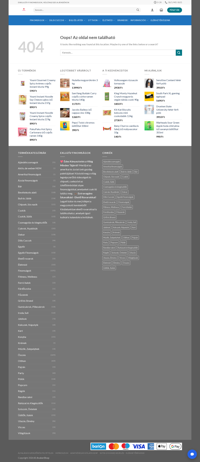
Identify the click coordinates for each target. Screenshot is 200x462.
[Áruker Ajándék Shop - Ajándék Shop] (23, 10)
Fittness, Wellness (27, 276)
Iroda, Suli (23, 312)
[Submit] (137, 10)
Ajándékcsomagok (28, 162)
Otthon (93, 20)
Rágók (21, 390)
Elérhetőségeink (160, 20)
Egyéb (21, 246)
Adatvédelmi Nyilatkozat (84, 453)
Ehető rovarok (25, 258)
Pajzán (21, 366)
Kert (20, 330)
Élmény (116, 263)
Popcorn (22, 385)
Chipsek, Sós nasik (28, 204)
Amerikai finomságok (29, 174)
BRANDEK (123, 20)
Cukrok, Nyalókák (28, 228)
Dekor (21, 234)
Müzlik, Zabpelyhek (28, 348)
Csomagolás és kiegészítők (32, 222)
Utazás (133, 252)
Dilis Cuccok (56, 20)
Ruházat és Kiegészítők (30, 403)
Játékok (22, 318)
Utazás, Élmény (26, 421)
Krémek (22, 342)
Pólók (21, 378)
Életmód (107, 20)
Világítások (24, 433)
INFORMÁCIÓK (138, 20)
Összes (22, 354)
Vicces (21, 427)
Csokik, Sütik (25, 216)
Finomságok (37, 20)
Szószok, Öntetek (27, 409)
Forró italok (24, 282)
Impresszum (61, 453)
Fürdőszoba (24, 288)
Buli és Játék (76, 20)
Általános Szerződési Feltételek (36, 453)
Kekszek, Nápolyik (28, 324)
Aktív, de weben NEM (29, 168)
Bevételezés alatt (27, 192)
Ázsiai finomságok (28, 180)
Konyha (22, 336)
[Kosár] (161, 10)
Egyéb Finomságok (28, 252)
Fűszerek (23, 294)
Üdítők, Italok (25, 415)
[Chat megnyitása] (192, 454)
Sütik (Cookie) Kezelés (112, 453)
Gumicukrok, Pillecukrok (31, 306)
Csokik (22, 210)
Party (21, 373)
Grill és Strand (25, 300)
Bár (20, 186)
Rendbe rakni (25, 397)
